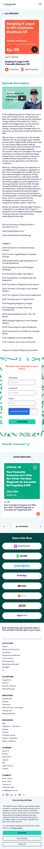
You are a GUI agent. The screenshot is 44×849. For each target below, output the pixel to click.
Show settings (22, 838)
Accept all (22, 833)
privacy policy (17, 828)
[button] (40, 4)
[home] (6, 4)
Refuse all (22, 844)
